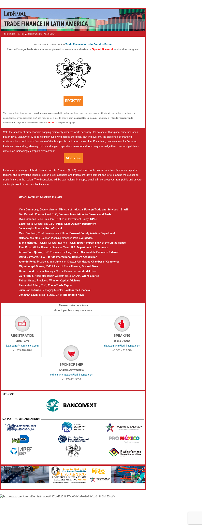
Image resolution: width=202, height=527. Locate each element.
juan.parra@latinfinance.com (22, 345)
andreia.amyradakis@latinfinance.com (71, 374)
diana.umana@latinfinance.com (122, 345)
